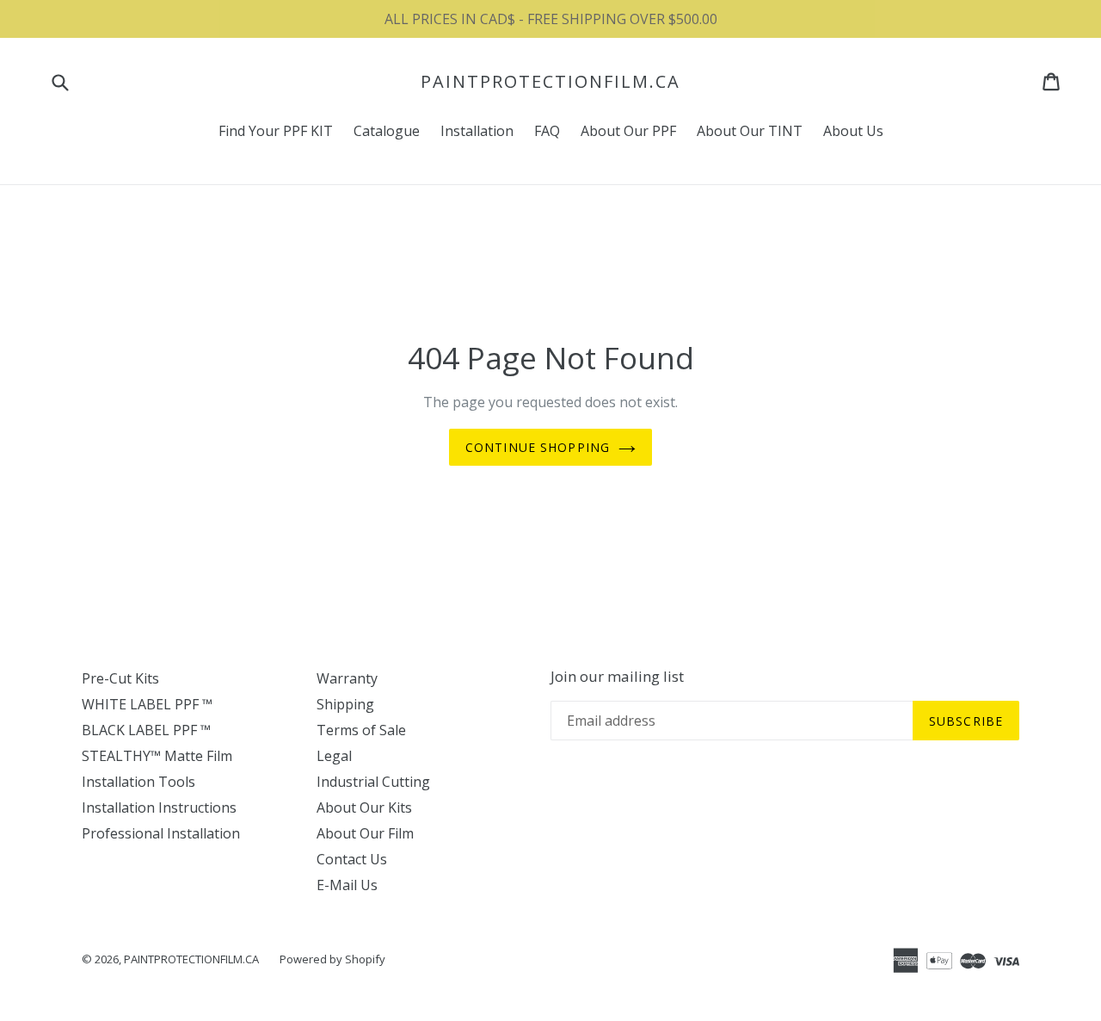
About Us (853, 130)
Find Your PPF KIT (275, 130)
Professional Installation (161, 833)
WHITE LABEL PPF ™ (147, 704)
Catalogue (387, 130)
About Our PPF (628, 130)
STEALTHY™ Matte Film (157, 755)
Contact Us (352, 859)
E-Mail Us (347, 885)
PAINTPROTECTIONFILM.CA (550, 81)
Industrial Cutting (373, 781)
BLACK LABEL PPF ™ (146, 730)
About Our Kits (364, 807)
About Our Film (365, 833)
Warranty (347, 678)
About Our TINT (750, 130)
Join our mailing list (617, 676)
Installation (477, 130)
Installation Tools (138, 781)
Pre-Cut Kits (120, 678)
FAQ (547, 130)
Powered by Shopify (332, 959)
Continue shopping (537, 447)
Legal (334, 755)
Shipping (345, 704)
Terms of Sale (361, 730)
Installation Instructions (159, 807)
